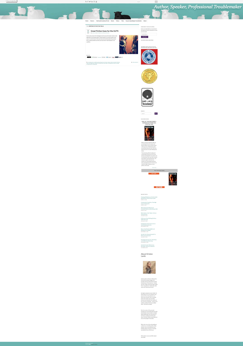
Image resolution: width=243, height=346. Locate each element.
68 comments (135, 62)
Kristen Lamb (94, 32)
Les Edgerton (91, 63)
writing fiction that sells (102, 63)
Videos (117, 20)
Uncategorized (99, 32)
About (145, 20)
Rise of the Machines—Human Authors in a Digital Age (149, 123)
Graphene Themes (94, 344)
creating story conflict (92, 62)
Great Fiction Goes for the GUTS (104, 31)
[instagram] (94, 1)
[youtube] (96, 1)
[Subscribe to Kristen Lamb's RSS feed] (86, 1)
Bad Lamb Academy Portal (103, 20)
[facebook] (87, 1)
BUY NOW (153, 173)
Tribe (122, 20)
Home (86, 20)
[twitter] (90, 1)
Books (112, 20)
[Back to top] (240, 343)
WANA (96, 63)
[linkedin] (92, 1)
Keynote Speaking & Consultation (134, 20)
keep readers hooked (112, 62)
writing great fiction (112, 63)
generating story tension (102, 62)
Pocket (99, 57)
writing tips (94, 64)
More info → (154, 167)
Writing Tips (107, 32)
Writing (104, 32)
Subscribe (145, 36)
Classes (92, 20)
